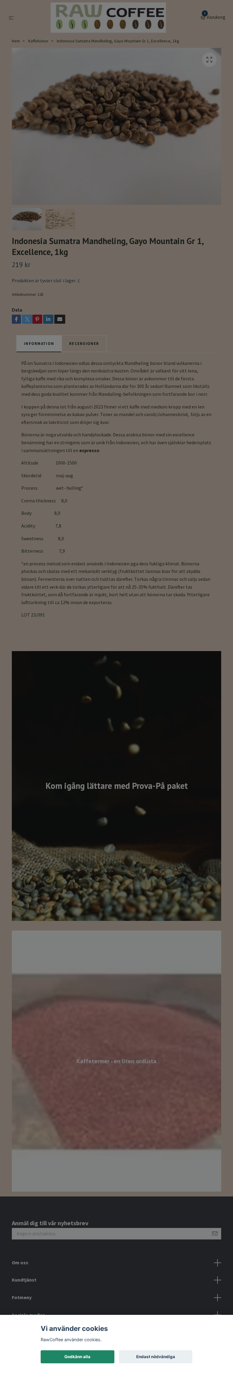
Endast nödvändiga (155, 1356)
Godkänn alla (77, 1356)
